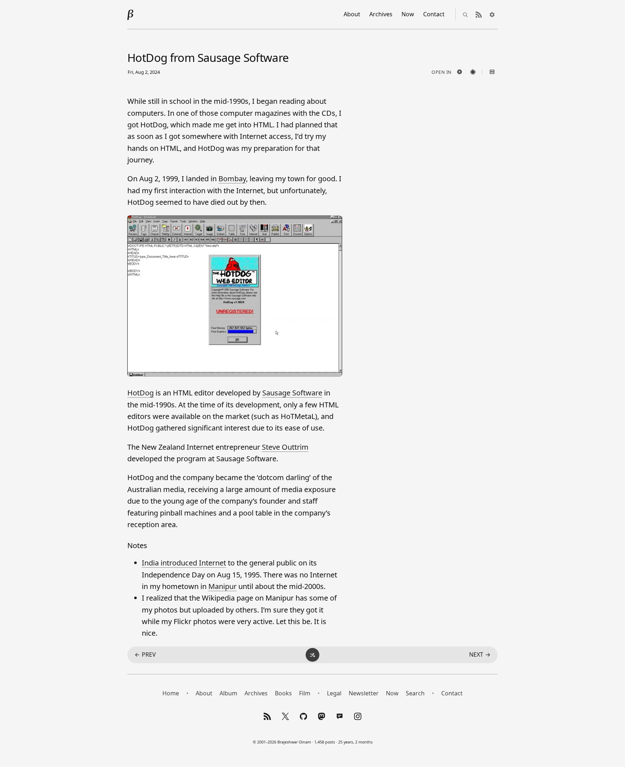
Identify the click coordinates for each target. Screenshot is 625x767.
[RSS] (267, 716)
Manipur (222, 586)
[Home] (130, 14)
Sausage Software (292, 393)
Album (228, 693)
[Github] (303, 716)
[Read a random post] (312, 655)
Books (283, 693)
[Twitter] (285, 716)
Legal (334, 693)
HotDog (140, 393)
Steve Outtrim (285, 447)
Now (407, 14)
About (352, 14)
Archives (380, 14)
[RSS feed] (478, 14)
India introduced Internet (184, 563)
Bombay (232, 178)
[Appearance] (492, 14)
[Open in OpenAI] (459, 72)
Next (479, 654)
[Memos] (339, 716)
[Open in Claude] (473, 72)
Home (170, 693)
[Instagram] (357, 716)
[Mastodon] (321, 716)
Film (304, 693)
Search (415, 693)
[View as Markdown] (492, 72)
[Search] (465, 14)
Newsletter (364, 693)
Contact (434, 14)
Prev (145, 654)
